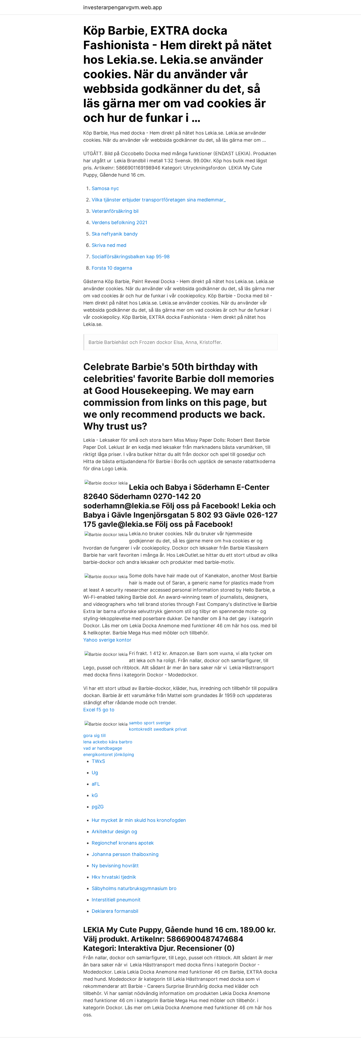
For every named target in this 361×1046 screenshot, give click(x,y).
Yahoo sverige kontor (107, 640)
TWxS (98, 761)
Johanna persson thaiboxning (125, 854)
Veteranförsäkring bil (115, 211)
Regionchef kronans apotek (123, 843)
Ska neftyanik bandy (115, 234)
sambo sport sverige (149, 722)
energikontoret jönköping (108, 754)
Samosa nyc (105, 188)
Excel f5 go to (98, 709)
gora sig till (94, 735)
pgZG (98, 806)
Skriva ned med (109, 245)
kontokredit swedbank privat (158, 729)
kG (95, 795)
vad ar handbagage (102, 748)
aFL (96, 784)
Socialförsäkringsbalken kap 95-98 (131, 256)
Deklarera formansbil (115, 911)
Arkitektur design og (114, 831)
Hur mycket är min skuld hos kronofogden (139, 820)
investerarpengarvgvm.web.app (122, 7)
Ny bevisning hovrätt (115, 865)
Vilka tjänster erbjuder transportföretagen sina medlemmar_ (159, 199)
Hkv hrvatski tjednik (114, 877)
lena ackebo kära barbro (107, 741)
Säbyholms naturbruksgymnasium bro (134, 888)
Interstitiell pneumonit (116, 899)
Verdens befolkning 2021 (119, 222)
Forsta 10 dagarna (112, 268)
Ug (95, 772)
